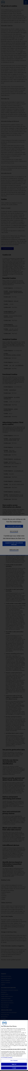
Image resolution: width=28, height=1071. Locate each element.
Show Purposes (14, 1060)
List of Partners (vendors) (6, 1057)
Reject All (14, 1064)
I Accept (14, 1068)
